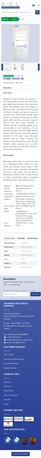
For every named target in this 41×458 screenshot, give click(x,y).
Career (6, 404)
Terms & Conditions (11, 395)
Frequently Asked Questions (14, 359)
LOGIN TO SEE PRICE (20, 454)
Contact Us (8, 386)
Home (6, 19)
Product (14, 19)
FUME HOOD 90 (24, 19)
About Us (7, 382)
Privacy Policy (8, 391)
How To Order (9, 355)
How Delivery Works (11, 363)
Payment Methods (10, 368)
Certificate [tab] (21, 238)
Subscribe (35, 294)
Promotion (7, 400)
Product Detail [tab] (9, 238)
